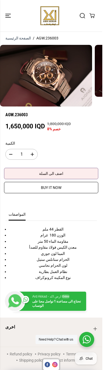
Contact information (66, 360)
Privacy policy (49, 354)
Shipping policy (31, 360)
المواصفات (17, 214)
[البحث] (82, 16)
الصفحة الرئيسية (18, 38)
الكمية (10, 143)
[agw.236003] (46, 75)
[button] (8, 15)
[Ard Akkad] (50, 15)
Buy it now (51, 187)
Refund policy (21, 354)
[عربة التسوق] (92, 16)
